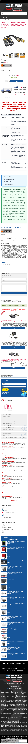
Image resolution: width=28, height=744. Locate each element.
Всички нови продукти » (14, 539)
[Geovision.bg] (14, 7)
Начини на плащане (11, 665)
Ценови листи (10, 666)
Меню (5, 17)
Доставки (4, 665)
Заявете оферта (17, 666)
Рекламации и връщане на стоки (9, 427)
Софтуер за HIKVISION (7, 433)
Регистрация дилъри (6, 394)
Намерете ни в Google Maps (15, 688)
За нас (24, 668)
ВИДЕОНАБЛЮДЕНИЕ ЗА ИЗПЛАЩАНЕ (9, 668)
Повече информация (18, 742)
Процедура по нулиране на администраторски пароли (14, 437)
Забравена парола (5, 392)
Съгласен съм (22, 740)
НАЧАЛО (4, 663)
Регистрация (4, 393)
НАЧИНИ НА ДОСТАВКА (9, 522)
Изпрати (14, 293)
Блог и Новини (23, 665)
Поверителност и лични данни (9, 423)
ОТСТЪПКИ (20, 668)
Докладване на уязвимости (8, 429)
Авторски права (6, 435)
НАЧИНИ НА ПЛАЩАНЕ (8, 505)
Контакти (6, 670)
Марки (17, 665)
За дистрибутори (10, 663)
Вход (5, 389)
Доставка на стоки (6, 416)
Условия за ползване (7, 425)
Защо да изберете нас (7, 414)
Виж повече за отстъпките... (7, 410)
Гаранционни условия (20, 663)
